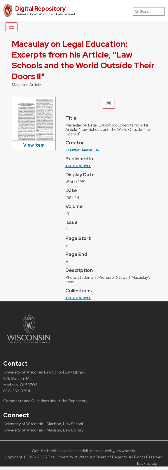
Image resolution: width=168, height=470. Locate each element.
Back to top (147, 463)
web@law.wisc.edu (120, 450)
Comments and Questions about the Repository (45, 400)
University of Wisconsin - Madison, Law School (43, 423)
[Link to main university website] (29, 344)
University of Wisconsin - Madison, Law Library (43, 430)
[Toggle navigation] (11, 26)
